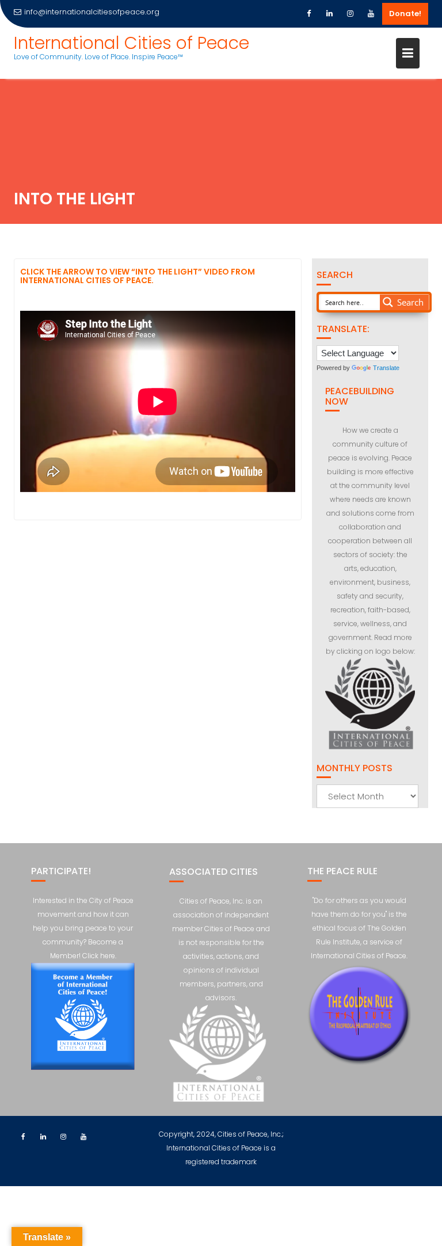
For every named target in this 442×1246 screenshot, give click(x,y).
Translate (386, 367)
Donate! (405, 13)
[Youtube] (370, 14)
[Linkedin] (329, 14)
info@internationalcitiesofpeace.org (91, 11)
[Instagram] (350, 14)
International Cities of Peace (131, 43)
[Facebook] (308, 14)
